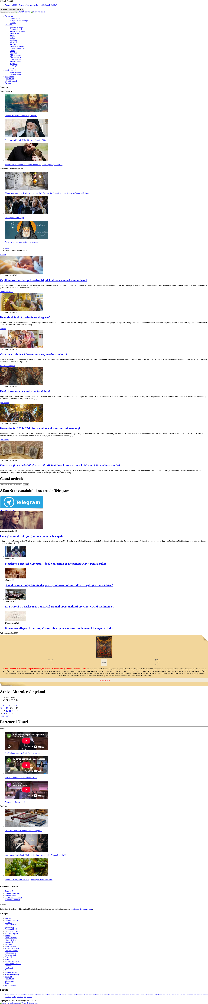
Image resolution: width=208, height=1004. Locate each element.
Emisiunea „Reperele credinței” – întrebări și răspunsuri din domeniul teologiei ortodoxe (60, 628)
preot (174, 994)
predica (171, 994)
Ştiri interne (9, 77)
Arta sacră (9, 918)
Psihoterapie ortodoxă (13, 964)
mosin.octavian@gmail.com (81, 909)
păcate (178, 994)
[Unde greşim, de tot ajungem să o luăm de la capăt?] (21, 529)
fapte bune (85, 994)
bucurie (15, 994)
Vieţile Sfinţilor (10, 985)
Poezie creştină (15, 61)
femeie (91, 994)
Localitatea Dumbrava (13, 898)
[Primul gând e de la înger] (26, 214)
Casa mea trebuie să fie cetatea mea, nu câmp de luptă (33, 354)
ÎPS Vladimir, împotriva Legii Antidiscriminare (22, 753)
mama (122, 994)
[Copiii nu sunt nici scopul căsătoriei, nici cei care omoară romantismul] (21, 273)
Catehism (13, 40)
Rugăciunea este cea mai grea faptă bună (25, 391)
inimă (105, 994)
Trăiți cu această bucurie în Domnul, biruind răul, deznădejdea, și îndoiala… (33, 165)
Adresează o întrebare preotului (12, 9)
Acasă (7, 248)
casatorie (20, 994)
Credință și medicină (17, 48)
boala (11, 994)
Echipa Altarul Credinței (19, 20)
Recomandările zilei (7, 510)
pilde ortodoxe (161, 994)
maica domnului (115, 994)
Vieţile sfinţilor (15, 72)
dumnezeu (70, 994)
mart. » (8, 716)
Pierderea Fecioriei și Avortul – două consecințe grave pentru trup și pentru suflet (55, 563)
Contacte (13, 23)
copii (43, 994)
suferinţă (14, 997)
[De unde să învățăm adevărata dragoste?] (21, 310)
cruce (54, 994)
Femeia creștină (11, 938)
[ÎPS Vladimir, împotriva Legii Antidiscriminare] (26, 749)
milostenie (132, 994)
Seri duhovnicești (11, 972)
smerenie (205, 994)
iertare (101, 994)
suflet (18, 997)
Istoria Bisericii (10, 946)
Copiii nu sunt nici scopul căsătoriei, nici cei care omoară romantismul (43, 280)
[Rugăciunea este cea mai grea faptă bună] (21, 384)
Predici (12, 36)
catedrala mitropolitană (29, 994)
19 (7, 711)
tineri (21, 997)
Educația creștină (11, 933)
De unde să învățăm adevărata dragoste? (25, 317)
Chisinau (38, 994)
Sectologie (14, 66)
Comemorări (9, 927)
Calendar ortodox (16, 27)
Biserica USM (10, 895)
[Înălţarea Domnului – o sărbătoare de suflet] (26, 774)
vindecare (29, 997)
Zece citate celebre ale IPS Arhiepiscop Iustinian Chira (25, 140)
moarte (142, 994)
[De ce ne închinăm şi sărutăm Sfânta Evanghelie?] (26, 827)
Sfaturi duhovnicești (17, 31)
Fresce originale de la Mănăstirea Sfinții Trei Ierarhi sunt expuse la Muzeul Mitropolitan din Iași (60, 465)
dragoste (59, 994)
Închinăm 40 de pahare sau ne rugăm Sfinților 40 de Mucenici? (28, 880)
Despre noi (9, 16)
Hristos (97, 994)
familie (80, 994)
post (167, 994)
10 (1, 708)
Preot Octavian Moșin (13, 893)
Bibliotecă (9, 25)
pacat (155, 994)
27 (10, 713)
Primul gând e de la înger (14, 218)
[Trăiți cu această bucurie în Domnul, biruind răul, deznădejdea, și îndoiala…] (26, 161)
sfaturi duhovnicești (196, 994)
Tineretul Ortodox (11, 891)
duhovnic (64, 994)
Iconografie (9, 942)
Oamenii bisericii (16, 74)
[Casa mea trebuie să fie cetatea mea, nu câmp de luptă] (21, 347)
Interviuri (13, 42)
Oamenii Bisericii (11, 951)
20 (10, 711)
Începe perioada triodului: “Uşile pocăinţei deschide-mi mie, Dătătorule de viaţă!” (35, 855)
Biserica (7, 994)
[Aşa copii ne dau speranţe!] (26, 798)
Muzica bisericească (12, 949)
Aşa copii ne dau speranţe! (15, 802)
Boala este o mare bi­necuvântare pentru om (21, 242)
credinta (50, 994)
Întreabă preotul (11, 81)
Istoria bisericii (10, 70)
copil (46, 994)
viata (25, 997)
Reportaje (13, 53)
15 (15, 708)
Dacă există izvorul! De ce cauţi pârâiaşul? (21, 116)
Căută (26, 485)
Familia (12, 38)
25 (4, 713)
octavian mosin (149, 994)
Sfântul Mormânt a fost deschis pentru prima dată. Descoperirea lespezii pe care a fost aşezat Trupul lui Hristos (46, 193)
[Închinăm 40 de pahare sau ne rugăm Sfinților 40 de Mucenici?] (26, 875)
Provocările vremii (17, 46)
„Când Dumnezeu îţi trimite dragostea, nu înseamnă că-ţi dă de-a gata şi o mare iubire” (59, 585)
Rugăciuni (13, 64)
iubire (108, 994)
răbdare (189, 994)
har (94, 994)
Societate (13, 44)
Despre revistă (15, 18)
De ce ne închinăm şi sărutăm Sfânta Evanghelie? (23, 831)
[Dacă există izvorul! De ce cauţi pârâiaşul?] (26, 112)
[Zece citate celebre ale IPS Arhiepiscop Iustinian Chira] (26, 136)
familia (76, 994)
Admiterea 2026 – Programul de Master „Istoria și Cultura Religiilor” (31, 5)
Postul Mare (14, 33)
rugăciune (183, 994)
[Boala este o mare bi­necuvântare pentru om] (26, 238)
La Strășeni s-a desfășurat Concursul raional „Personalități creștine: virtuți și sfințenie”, (59, 606)
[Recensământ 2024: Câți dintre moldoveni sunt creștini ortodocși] (21, 421)
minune (138, 994)
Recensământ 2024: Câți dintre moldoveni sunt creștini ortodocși (40, 428)
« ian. (2, 716)
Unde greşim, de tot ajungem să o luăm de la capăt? (31, 536)
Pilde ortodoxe (15, 55)
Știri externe (9, 79)
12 (7, 708)
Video (12, 68)
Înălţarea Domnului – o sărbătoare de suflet (21, 778)
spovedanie (8, 997)
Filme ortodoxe (15, 57)
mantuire (126, 994)
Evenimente (9, 83)
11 (4, 708)
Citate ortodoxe (15, 59)
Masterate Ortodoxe (12, 900)
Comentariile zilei (16, 29)
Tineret (12, 51)
